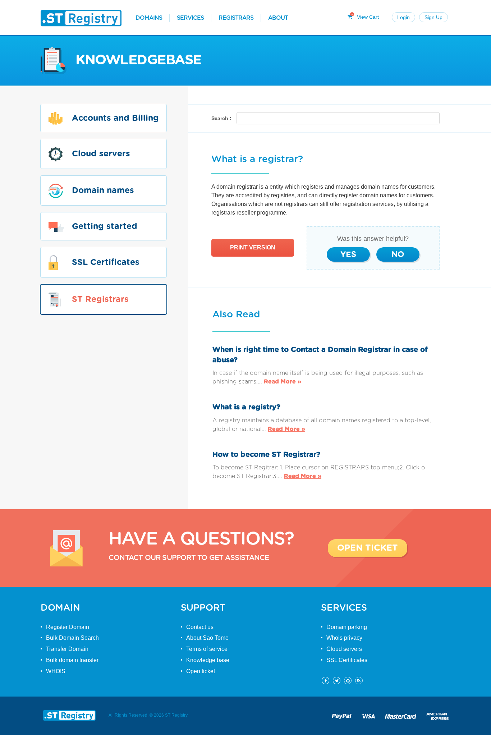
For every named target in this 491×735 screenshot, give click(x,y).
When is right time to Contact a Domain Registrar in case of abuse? (320, 355)
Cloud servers (101, 154)
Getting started (104, 226)
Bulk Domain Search (72, 638)
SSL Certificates (105, 262)
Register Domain (67, 627)
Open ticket (200, 671)
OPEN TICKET (367, 548)
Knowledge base (207, 660)
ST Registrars (100, 299)
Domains (149, 18)
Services (190, 18)
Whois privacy (344, 638)
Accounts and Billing (115, 118)
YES (348, 254)
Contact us (200, 627)
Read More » (282, 382)
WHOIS (55, 671)
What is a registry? (246, 407)
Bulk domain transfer (72, 660)
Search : (221, 118)
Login (403, 17)
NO (397, 254)
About (278, 18)
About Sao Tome (207, 638)
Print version (252, 247)
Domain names (103, 191)
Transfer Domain (67, 649)
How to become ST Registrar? (266, 454)
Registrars (236, 18)
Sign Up (433, 17)
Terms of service (207, 649)
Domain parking (346, 627)
